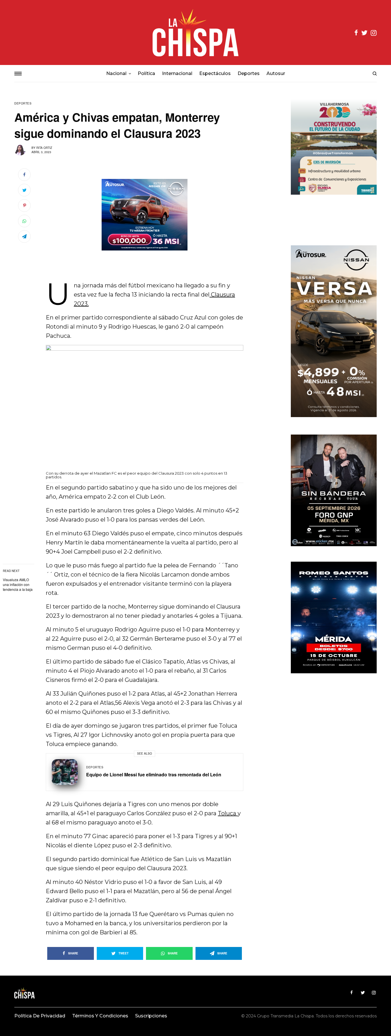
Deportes (22, 103)
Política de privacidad (39, 1016)
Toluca (228, 813)
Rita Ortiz (44, 148)
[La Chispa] (195, 32)
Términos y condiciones (100, 1016)
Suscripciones (151, 1016)
